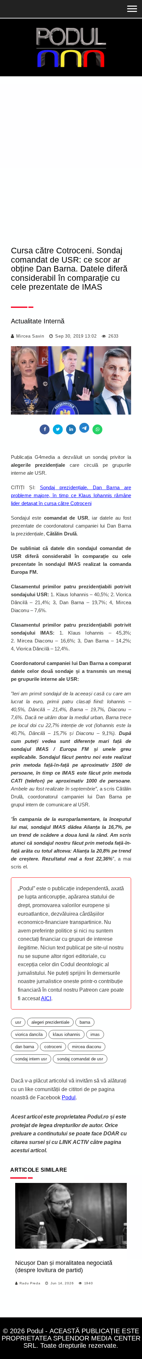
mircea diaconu (86, 1046)
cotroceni (53, 1046)
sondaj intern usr (31, 1058)
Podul (69, 1097)
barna (85, 1022)
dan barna (24, 1046)
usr (18, 1022)
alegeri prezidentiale (50, 1022)
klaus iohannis (66, 1034)
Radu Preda (29, 1283)
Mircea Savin (30, 336)
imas (95, 1034)
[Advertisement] (71, 151)
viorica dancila (29, 1034)
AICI (46, 998)
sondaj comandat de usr (80, 1058)
